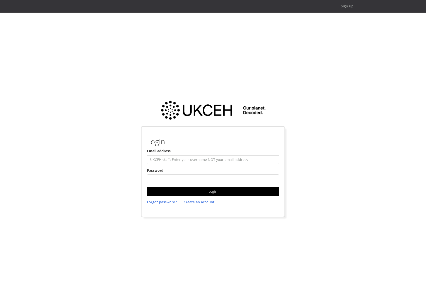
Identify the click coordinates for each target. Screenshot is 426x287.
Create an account (199, 202)
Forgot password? (162, 202)
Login (213, 191)
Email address (159, 151)
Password (155, 170)
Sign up (347, 6)
